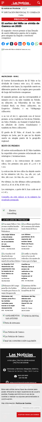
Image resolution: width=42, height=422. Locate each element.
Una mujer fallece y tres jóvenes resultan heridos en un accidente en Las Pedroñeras (8, 240)
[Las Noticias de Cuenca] (13, 332)
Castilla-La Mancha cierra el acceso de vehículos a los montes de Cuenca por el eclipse (27, 271)
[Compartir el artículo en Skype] (28, 43)
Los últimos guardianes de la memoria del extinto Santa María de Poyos (27, 239)
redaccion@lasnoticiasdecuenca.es (23, 382)
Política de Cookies (21, 362)
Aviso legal (11, 360)
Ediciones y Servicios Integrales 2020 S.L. (23, 369)
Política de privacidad (26, 360)
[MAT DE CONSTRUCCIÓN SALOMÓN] (19, 340)
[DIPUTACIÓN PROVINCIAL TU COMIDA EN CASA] (21, 13)
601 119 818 (23, 378)
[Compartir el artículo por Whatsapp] (36, 43)
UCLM (24, 8)
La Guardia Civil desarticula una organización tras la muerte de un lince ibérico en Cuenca (8, 270)
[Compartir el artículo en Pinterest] (15, 43)
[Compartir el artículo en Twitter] (7, 43)
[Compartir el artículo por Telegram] (32, 43)
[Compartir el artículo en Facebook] (3, 43)
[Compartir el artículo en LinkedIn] (20, 43)
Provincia (21, 19)
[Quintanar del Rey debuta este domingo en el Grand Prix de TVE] (30, 289)
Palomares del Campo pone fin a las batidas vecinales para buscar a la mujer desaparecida (8, 302)
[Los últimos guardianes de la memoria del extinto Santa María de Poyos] (30, 227)
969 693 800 (23, 375)
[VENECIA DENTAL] (30, 315)
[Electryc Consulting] (11, 212)
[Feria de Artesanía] (11, 322)
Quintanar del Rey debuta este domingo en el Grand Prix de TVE (28, 300)
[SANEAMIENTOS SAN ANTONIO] (11, 317)
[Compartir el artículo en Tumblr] (11, 43)
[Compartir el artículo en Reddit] (24, 43)
